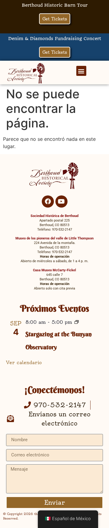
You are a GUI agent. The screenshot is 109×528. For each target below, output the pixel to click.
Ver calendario (24, 362)
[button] (81, 71)
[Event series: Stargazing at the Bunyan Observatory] (76, 322)
